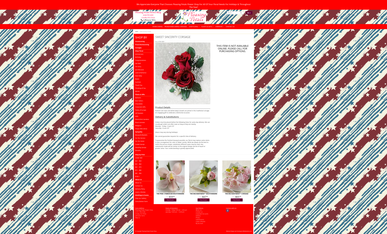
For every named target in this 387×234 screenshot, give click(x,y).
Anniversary (139, 54)
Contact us (199, 212)
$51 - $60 (138, 164)
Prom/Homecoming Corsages (176, 26)
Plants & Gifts (206, 26)
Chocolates (139, 104)
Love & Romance (140, 73)
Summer (138, 82)
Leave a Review (140, 192)
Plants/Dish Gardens (142, 119)
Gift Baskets (139, 113)
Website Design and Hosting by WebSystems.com (239, 231)
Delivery (198, 216)
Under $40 (138, 158)
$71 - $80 (138, 170)
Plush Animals (140, 122)
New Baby (138, 76)
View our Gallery (140, 198)
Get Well (138, 63)
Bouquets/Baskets (141, 135)
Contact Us (230, 26)
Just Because (139, 70)
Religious (138, 126)
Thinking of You (140, 88)
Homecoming (157, 26)
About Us (138, 183)
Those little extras (141, 129)
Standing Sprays (140, 147)
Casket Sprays (140, 144)
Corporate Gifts (140, 107)
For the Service (140, 138)
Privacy (198, 218)
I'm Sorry (138, 66)
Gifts (136, 116)
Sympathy (219, 26)
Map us (137, 218)
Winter (137, 91)
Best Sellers (139, 101)
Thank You (138, 85)
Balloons (138, 98)
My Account (199, 223)
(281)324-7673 (149, 20)
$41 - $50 (138, 161)
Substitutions (200, 220)
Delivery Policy (140, 189)
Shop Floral (193, 26)
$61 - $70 (138, 167)
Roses (137, 79)
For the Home (139, 141)
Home (136, 31)
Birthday (138, 57)
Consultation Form (141, 201)
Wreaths (138, 150)
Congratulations (140, 60)
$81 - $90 (138, 173)
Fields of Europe (140, 110)
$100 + (137, 176)
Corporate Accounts (202, 214)
